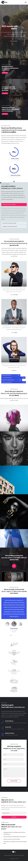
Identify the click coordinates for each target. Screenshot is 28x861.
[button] (14, 204)
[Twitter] (14, 858)
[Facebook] (10, 858)
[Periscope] (18, 858)
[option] (14, 609)
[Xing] (16, 858)
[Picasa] (12, 858)
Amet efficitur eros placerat (9, 223)
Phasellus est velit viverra (9, 204)
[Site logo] (4, 2)
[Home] (14, 852)
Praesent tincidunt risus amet (10, 226)
